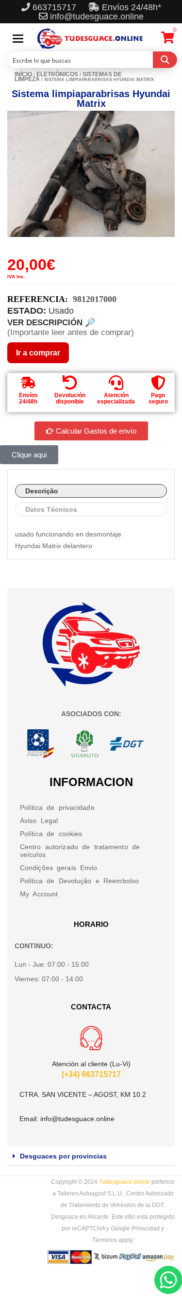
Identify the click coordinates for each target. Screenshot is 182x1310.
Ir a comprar (38, 353)
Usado (61, 311)
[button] (91, 1156)
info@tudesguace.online (97, 16)
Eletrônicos (57, 74)
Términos (104, 1240)
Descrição (41, 491)
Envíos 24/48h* (130, 7)
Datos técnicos (51, 509)
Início (23, 74)
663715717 (56, 7)
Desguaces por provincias (63, 1156)
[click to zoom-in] (91, 174)
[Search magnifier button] (165, 59)
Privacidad (146, 1228)
